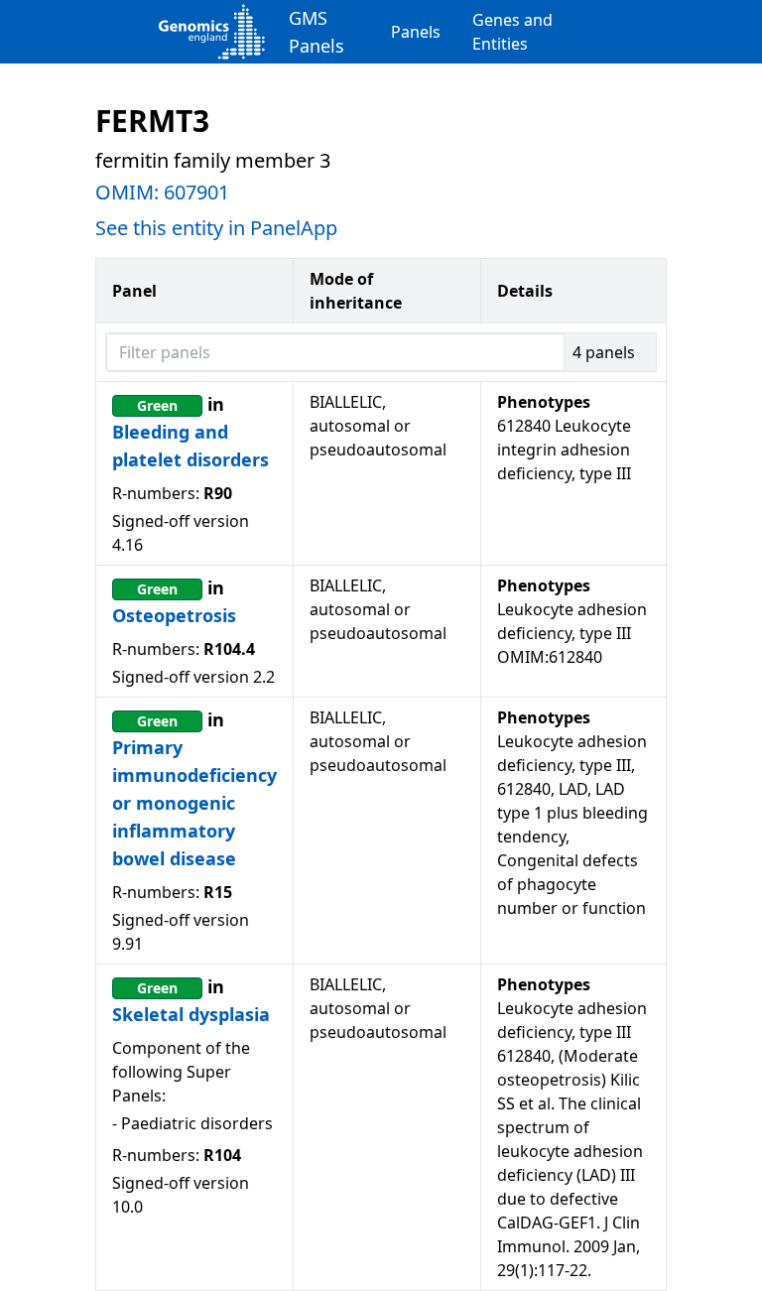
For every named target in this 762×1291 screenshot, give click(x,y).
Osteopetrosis (174, 615)
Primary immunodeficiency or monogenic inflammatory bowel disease (194, 802)
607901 (196, 192)
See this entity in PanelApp (216, 227)
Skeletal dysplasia (191, 1014)
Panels (416, 32)
